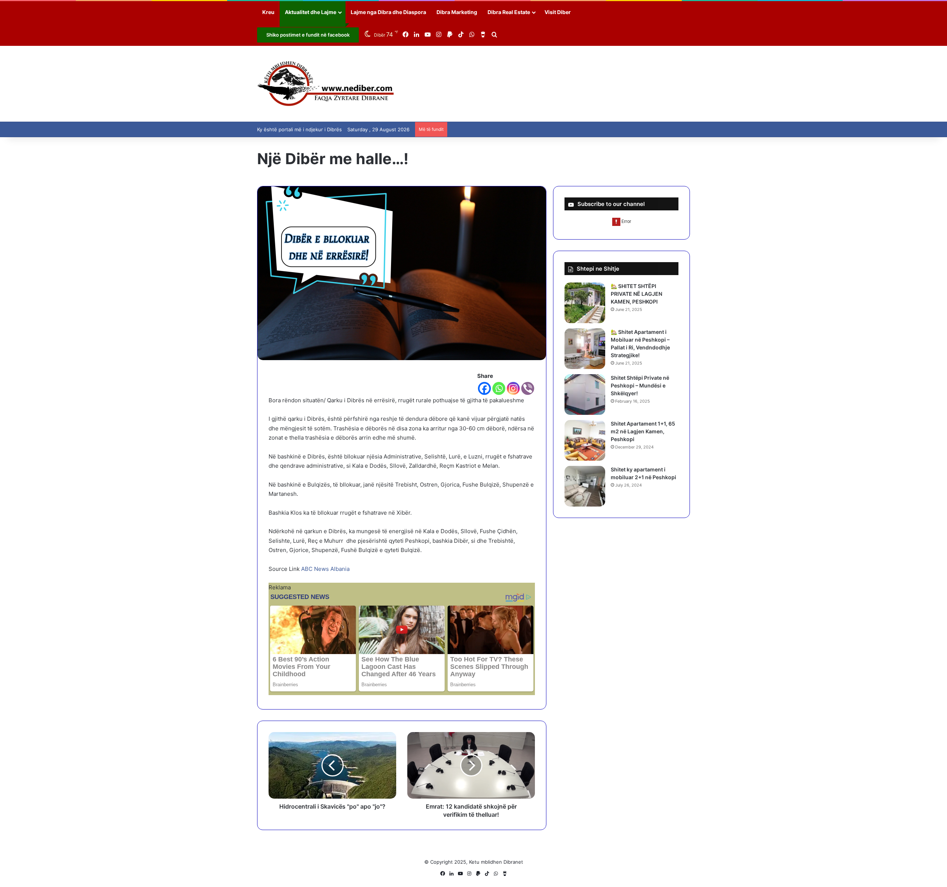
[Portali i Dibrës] (325, 84)
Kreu (268, 12)
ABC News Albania (325, 568)
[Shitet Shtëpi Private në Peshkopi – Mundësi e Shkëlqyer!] (585, 394)
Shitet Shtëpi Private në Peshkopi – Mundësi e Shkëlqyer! (640, 385)
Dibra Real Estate (509, 12)
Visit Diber (558, 12)
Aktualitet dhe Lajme (310, 12)
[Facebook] (484, 388)
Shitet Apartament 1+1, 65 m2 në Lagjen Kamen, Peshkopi (643, 431)
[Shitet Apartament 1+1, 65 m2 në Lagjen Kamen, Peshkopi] (585, 440)
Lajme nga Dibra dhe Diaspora (388, 12)
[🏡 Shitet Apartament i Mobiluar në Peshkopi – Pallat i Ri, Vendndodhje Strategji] (585, 348)
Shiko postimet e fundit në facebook (308, 35)
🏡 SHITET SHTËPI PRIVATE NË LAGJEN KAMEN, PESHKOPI (636, 294)
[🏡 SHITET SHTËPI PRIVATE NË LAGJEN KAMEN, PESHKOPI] (585, 302)
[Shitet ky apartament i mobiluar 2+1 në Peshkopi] (585, 486)
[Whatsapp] (498, 388)
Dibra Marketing (457, 12)
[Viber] (527, 388)
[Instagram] (513, 388)
